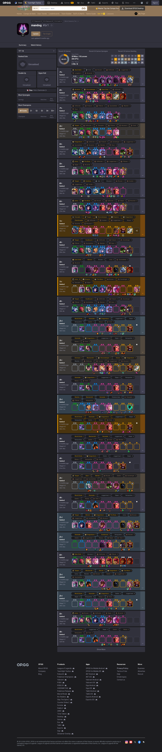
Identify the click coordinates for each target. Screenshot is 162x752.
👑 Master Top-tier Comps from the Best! (96, 8)
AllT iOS (89, 677)
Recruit (140, 674)
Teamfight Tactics (34, 3)
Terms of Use (122, 671)
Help (118, 674)
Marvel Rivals (62, 694)
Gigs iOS (89, 688)
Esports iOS (90, 700)
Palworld (60, 674)
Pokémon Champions (65, 677)
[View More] (134, 2)
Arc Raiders (61, 697)
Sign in (155, 3)
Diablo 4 (60, 708)
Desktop (60, 717)
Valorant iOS (90, 682)
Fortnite (60, 705)
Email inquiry (121, 677)
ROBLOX (60, 685)
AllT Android (90, 674)
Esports (60, 728)
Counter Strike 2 (63, 702)
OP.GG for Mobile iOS (93, 671)
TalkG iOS (89, 694)
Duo (58, 722)
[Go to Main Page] (7, 3)
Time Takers (62, 714)
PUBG (59, 682)
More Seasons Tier (71, 21)
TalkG (59, 725)
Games (60, 719)
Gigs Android (90, 685)
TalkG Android (91, 691)
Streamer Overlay (64, 734)
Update (36, 34)
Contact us (121, 680)
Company (42, 671)
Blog (40, 674)
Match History (36, 45)
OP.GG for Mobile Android (95, 668)
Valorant (60, 680)
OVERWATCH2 (62, 688)
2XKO (59, 711)
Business (141, 668)
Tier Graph (47, 34)
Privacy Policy (122, 668)
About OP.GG (43, 668)
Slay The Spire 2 (63, 700)
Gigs (58, 731)
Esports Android (92, 697)
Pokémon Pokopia (64, 691)
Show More (101, 649)
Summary (22, 45)
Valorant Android (92, 680)
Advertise (141, 671)
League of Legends (64, 668)
